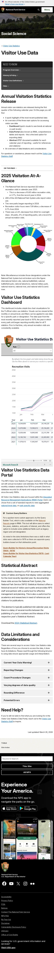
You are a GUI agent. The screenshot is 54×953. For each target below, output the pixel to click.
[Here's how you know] (27, 3)
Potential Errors (12, 700)
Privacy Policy (7, 900)
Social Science (13, 33)
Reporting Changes (13, 670)
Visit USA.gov (8, 947)
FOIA (3, 904)
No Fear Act (6, 919)
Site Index (5, 747)
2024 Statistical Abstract (26, 623)
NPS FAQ (5, 916)
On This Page (14, 168)
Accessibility (6, 897)
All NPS (27, 772)
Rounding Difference (14, 692)
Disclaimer (5, 923)
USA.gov (4, 931)
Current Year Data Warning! (18, 662)
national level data (8, 505)
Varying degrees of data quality (20, 685)
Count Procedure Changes (17, 677)
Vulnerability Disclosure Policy (13, 927)
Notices (4, 908)
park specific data (27, 505)
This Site (27, 766)
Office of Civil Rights (9, 935)
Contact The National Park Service (15, 912)
